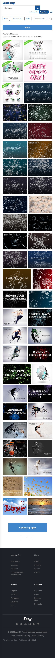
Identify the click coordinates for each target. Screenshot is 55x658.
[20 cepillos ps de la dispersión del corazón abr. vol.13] (15, 506)
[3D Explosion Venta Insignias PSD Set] (13, 93)
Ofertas (37, 561)
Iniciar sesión (33, 12)
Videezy (14, 569)
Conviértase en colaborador (17, 573)
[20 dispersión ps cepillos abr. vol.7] (15, 466)
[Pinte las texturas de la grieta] (13, 486)
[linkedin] (38, 624)
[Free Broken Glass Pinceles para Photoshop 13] (17, 279)
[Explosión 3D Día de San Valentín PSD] (38, 72)
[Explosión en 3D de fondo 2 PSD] (13, 50)
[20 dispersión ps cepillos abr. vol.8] (40, 448)
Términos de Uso (10, 640)
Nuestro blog (37, 599)
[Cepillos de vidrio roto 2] (40, 317)
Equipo (37, 594)
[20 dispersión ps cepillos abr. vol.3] (15, 335)
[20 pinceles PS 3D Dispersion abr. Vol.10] (15, 430)
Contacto (38, 604)
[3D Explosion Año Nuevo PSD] (38, 50)
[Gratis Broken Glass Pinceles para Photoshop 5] (15, 222)
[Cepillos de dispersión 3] (15, 411)
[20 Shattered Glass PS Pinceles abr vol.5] (15, 204)
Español (14, 594)
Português (15, 598)
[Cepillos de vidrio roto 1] (15, 299)
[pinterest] (25, 624)
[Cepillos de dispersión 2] (40, 393)
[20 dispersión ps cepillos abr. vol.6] (40, 430)
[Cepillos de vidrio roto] (42, 279)
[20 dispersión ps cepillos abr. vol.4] (40, 411)
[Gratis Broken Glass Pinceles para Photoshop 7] (40, 241)
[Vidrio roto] (40, 204)
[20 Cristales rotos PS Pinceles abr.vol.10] (15, 241)
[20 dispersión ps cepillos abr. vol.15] (40, 466)
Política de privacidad (27, 640)
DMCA (37, 572)
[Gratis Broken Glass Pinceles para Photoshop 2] (38, 93)
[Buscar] (37, 7)
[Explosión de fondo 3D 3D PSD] (13, 72)
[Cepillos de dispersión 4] (17, 374)
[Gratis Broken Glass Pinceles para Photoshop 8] (15, 185)
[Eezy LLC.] (28, 619)
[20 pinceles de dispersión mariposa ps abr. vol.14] (38, 486)
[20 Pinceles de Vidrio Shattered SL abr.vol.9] (40, 130)
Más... (13, 605)
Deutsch (14, 602)
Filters (27, 28)
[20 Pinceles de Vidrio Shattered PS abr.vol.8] (40, 149)
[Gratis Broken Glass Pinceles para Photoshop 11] (15, 149)
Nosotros (38, 591)
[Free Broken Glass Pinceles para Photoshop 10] (15, 167)
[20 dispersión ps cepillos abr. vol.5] (15, 353)
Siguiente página (27, 527)
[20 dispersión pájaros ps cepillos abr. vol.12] (40, 506)
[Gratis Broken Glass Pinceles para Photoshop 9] (40, 185)
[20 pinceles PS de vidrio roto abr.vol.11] (40, 222)
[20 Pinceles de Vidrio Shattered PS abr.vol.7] (15, 112)
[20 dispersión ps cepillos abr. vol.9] (15, 393)
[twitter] (21, 624)
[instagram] (30, 624)
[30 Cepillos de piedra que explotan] (40, 299)
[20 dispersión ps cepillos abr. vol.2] (40, 335)
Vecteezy (15, 565)
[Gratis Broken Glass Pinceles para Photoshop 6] (15, 259)
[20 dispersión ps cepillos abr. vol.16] (15, 448)
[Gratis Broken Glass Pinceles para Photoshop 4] (40, 167)
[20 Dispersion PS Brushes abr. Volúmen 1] (15, 317)
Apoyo (37, 569)
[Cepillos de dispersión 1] (40, 353)
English (14, 591)
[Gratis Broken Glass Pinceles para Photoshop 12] (40, 259)
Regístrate (43, 12)
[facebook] (17, 624)
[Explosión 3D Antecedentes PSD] (42, 374)
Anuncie (37, 565)
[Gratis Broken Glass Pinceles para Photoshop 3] (15, 130)
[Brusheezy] (9, 3)
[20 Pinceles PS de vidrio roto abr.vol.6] (40, 112)
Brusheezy (15, 561)
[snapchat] (34, 624)
